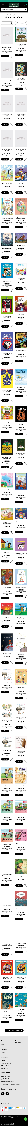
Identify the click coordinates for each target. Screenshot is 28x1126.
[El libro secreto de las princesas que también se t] (25, 854)
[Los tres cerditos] (25, 824)
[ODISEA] (25, 434)
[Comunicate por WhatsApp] (25, 1119)
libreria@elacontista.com (8, 1081)
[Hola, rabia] (11, 626)
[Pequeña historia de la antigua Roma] (25, 124)
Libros (11, 14)
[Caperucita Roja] (11, 853)
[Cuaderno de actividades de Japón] (11, 954)
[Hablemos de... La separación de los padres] (11, 290)
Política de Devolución (6, 1065)
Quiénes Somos (4, 1057)
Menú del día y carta (5, 1068)
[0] (25, 5)
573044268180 (7, 1076)
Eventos (3, 1052)
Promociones (4, 1049)
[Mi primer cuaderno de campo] (11, 124)
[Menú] (2, 5)
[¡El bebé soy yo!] (11, 90)
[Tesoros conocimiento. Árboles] (25, 55)
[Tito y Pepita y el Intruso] (25, 628)
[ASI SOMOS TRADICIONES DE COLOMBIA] (25, 89)
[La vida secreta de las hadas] (25, 159)
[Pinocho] (11, 795)
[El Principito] (25, 663)
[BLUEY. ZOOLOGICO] (11, 192)
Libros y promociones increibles (14, 1)
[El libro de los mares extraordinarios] (25, 919)
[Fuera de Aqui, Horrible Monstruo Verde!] (11, 467)
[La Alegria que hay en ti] (11, 257)
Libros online (4, 1047)
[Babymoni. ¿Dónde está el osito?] (25, 727)
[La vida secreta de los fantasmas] (11, 159)
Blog (2, 1055)
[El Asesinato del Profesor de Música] (11, 326)
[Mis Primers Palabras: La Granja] (25, 563)
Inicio (7, 14)
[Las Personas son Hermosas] (25, 288)
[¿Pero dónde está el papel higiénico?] (11, 532)
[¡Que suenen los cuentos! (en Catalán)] (25, 227)
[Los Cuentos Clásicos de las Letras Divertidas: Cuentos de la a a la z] (11, 227)
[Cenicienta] (11, 824)
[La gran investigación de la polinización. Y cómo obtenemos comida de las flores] (11, 432)
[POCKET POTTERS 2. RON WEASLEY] (25, 987)
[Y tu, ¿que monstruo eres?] (25, 532)
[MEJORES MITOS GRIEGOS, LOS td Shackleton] (25, 1020)
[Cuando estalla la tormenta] (11, 916)
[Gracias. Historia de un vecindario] (11, 731)
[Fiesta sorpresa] (11, 561)
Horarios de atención (6, 1063)
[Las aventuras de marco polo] (25, 502)
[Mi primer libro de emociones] (25, 698)
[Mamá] (25, 885)
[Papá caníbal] (25, 323)
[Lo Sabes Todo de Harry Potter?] (25, 463)
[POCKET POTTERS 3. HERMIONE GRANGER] (25, 952)
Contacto (3, 1060)
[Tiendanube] (5, 1120)
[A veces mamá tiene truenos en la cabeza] (11, 885)
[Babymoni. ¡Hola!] (11, 759)
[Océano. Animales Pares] (11, 499)
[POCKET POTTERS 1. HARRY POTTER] (11, 987)
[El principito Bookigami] (25, 596)
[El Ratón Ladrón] (25, 254)
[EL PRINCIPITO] (11, 662)
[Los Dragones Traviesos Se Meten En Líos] (25, 361)
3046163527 (6, 1078)
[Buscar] (25, 9)
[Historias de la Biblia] (25, 795)
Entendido (24, 1124)
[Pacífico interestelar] (25, 396)
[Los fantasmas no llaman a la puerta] (25, 761)
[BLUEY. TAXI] (25, 192)
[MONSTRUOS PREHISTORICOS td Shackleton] (11, 1022)
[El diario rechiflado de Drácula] (11, 363)
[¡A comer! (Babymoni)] (11, 692)
